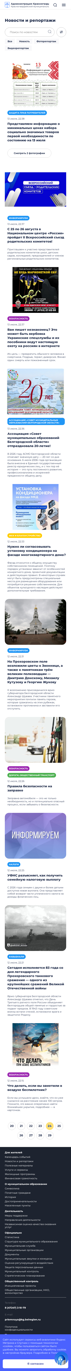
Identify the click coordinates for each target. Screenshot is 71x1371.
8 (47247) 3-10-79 (15, 1307)
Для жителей (13, 1152)
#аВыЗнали (16, 956)
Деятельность (14, 1211)
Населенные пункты (18, 1205)
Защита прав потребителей (27, 112)
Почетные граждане (18, 1192)
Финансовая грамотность (21, 1178)
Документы (12, 1254)
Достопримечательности (21, 1201)
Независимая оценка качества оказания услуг (30, 1226)
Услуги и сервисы (16, 1169)
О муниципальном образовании (26, 1184)
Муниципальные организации (24, 1250)
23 (40, 1126)
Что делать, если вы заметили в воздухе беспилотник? (34, 1088)
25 (59, 1126)
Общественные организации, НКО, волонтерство (27, 1291)
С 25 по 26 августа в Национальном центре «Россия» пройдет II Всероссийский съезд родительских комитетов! (35, 235)
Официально (13, 1232)
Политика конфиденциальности (19, 1328)
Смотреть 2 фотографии (29, 153)
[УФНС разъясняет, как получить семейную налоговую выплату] (35, 835)
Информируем (18, 218)
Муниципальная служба (20, 1245)
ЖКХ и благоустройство (24, 535)
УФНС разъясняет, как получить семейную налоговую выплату (35, 877)
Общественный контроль (21, 1281)
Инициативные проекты (20, 1285)
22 (31, 1126)
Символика (12, 1188)
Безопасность (18, 318)
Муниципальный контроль (22, 1271)
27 (31, 1135)
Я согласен (35, 1363)
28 (40, 1135)
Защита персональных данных (24, 1267)
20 (12, 1126)
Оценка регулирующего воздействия (29, 1262)
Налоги (14, 864)
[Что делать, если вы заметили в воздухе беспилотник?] (35, 1045)
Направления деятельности (22, 1219)
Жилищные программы (20, 1174)
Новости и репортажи (19, 1161)
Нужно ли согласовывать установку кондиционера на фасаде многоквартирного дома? (36, 551)
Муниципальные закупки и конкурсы (28, 1258)
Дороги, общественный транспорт (31, 775)
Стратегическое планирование (25, 1275)
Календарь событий (17, 1156)
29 (50, 1135)
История (10, 1197)
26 (21, 1135)
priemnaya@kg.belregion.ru (23, 1319)
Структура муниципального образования (31, 1241)
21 (21, 1126)
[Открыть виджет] (61, 1358)
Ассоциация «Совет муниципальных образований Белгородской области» (34, 421)
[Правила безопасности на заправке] (35, 739)
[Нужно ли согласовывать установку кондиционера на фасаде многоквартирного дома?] (35, 506)
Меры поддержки (16, 1215)
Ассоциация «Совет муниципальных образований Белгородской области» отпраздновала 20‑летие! (33, 440)
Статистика (12, 1237)
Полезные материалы (19, 1165)
